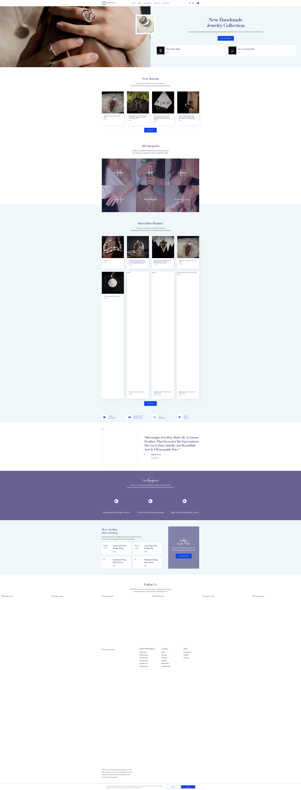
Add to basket (107, 124)
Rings (163, 652)
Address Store (144, 655)
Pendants (164, 658)
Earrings (164, 655)
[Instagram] (193, 3)
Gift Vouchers (144, 666)
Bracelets (164, 660)
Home (133, 3)
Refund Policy (144, 660)
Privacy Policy (144, 658)
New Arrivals (144, 663)
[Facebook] (189, 3)
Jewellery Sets (165, 666)
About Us (157, 3)
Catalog (186, 655)
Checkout (186, 658)
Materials (148, 3)
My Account (187, 652)
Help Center (143, 652)
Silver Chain (165, 663)
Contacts (166, 3)
